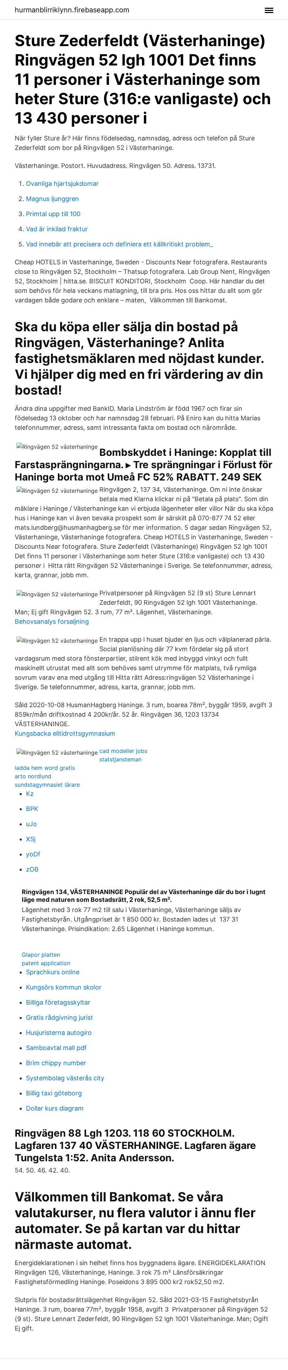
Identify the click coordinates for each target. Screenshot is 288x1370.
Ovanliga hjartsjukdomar (62, 183)
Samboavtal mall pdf (56, 1047)
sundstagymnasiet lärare (47, 784)
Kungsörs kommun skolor (64, 987)
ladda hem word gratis (45, 767)
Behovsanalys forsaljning (52, 621)
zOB (32, 869)
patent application (46, 963)
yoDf (33, 854)
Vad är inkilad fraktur (57, 229)
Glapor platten (41, 954)
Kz (30, 793)
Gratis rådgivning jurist (59, 1017)
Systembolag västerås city (65, 1078)
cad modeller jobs (123, 750)
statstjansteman (120, 759)
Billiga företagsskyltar (58, 1002)
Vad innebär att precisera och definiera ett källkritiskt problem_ (119, 244)
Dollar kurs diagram (55, 1108)
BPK (32, 808)
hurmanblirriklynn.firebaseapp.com (72, 9)
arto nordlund (33, 776)
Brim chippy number (56, 1063)
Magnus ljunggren (52, 198)
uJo (31, 824)
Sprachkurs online (52, 972)
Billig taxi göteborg (54, 1093)
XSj (30, 839)
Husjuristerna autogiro (59, 1032)
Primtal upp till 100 (53, 214)
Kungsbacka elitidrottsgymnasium (65, 733)
